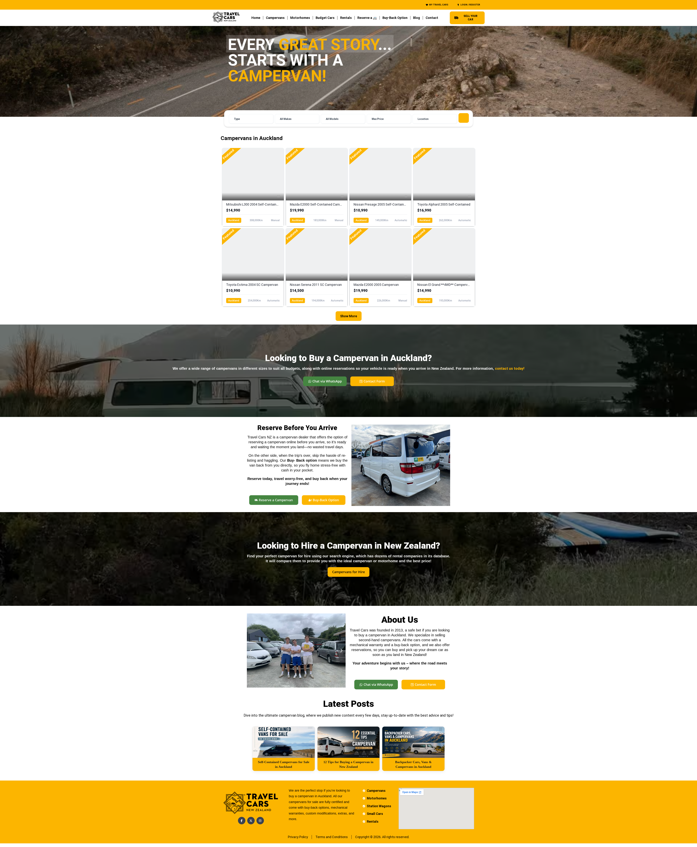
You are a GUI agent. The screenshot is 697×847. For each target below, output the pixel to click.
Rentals (346, 18)
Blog (416, 18)
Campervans (275, 18)
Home (255, 18)
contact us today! (509, 368)
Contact (432, 18)
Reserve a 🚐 (367, 18)
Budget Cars (325, 18)
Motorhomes (300, 18)
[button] (251, 650)
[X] (251, 820)
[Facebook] (241, 820)
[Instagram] (260, 820)
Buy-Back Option (394, 18)
